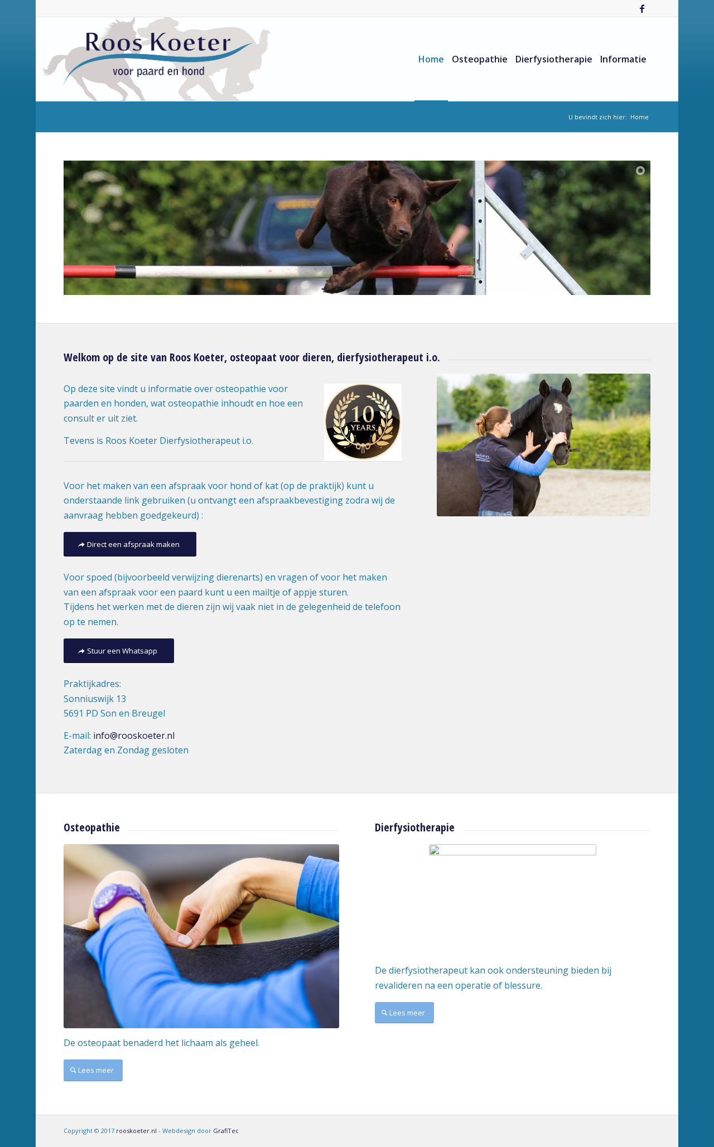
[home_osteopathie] (201, 936)
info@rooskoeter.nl (136, 735)
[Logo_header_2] (158, 59)
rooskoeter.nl (136, 1130)
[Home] (543, 445)
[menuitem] (431, 59)
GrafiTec (226, 1130)
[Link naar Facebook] (642, 8)
